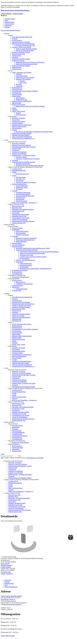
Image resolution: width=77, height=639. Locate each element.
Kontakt (7, 582)
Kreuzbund (19, 189)
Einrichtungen (12, 116)
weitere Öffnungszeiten (8, 635)
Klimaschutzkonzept (26, 263)
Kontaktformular (6, 572)
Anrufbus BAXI (17, 169)
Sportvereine (16, 213)
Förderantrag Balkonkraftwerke (25, 240)
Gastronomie (16, 150)
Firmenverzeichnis (17, 285)
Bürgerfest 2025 (17, 207)
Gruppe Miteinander (22, 186)
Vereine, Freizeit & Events (16, 204)
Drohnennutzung (17, 89)
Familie (14, 172)
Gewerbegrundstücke (18, 245)
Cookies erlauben (17, 13)
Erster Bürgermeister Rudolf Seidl (22, 37)
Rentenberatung (20, 197)
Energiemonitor (16, 93)
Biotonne (22, 81)
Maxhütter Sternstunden (23, 164)
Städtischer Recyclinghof (23, 79)
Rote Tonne (23, 82)
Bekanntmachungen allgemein (21, 42)
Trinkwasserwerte (21, 115)
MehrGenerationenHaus (19, 126)
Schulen (14, 130)
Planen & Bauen (9, 224)
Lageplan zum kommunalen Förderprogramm (33, 257)
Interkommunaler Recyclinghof (25, 77)
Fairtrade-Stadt (16, 148)
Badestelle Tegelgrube (18, 118)
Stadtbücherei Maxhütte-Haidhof (21, 133)
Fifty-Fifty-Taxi (20, 179)
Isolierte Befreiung (21, 241)
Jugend (14, 175)
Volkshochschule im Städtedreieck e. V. (23, 138)
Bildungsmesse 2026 (18, 206)
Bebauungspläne (21, 233)
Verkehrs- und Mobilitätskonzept (25, 260)
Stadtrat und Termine (18, 60)
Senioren (14, 191)
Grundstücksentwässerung (20, 270)
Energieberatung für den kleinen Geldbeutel (25, 91)
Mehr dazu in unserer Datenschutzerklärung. (15, 10)
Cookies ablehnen (6, 13)
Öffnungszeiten (16, 55)
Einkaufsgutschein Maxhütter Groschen (23, 147)
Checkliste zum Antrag (26, 255)
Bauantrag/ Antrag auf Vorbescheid (26, 238)
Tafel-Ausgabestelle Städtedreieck (22, 136)
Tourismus (15, 160)
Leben (6, 140)
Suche (6, 20)
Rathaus (7, 33)
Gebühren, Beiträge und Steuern (21, 47)
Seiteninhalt (8, 25)
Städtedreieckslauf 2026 (19, 216)
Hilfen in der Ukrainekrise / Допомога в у (24, 202)
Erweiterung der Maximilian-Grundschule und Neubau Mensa (34, 131)
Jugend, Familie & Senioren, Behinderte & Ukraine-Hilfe (25, 167)
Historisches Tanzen (22, 187)
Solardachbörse (24, 267)
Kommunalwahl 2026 (18, 54)
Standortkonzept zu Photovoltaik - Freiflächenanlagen (35, 268)
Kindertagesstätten (17, 123)
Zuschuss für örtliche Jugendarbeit (26, 182)
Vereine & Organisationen (19, 219)
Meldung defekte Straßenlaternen (22, 101)
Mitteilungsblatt (16, 103)
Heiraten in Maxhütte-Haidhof (21, 52)
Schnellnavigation (10, 19)
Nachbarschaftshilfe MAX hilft (25, 196)
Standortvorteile (16, 290)
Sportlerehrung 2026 (18, 211)
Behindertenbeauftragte (19, 170)
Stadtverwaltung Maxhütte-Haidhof (26, 49)
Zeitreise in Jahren (21, 157)
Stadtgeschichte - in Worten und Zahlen (23, 155)
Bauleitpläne (15, 229)
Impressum (8, 580)
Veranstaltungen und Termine (20, 218)
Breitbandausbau (17, 87)
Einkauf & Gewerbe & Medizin (21, 145)
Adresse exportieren (7, 573)
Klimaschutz (19, 262)
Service (10, 71)
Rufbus (14, 108)
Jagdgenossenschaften (18, 121)
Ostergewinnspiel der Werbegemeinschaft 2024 (30, 165)
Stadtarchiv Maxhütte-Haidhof (21, 59)
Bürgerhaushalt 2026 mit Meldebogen (23, 44)
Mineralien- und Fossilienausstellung (23, 209)
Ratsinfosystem (9, 583)
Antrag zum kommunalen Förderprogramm (32, 253)
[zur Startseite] (10, 30)
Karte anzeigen (5, 563)
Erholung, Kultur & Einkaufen (17, 142)
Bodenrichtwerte (17, 272)
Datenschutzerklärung (11, 587)
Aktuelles (15, 38)
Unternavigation (9, 24)
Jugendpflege (20, 180)
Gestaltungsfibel (24, 258)
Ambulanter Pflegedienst (23, 192)
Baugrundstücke (17, 243)
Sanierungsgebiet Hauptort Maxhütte (27, 250)
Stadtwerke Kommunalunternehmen (26, 64)
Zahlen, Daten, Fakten (18, 111)
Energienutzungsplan (26, 265)
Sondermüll (19, 86)
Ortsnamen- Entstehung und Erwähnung (28, 158)
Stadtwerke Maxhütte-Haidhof (21, 65)
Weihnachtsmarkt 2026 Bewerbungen (23, 221)
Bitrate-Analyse (20, 282)
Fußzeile (7, 27)
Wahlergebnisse (16, 69)
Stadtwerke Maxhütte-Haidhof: (25, 50)
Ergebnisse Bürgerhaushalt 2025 (25, 45)
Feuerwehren (16, 120)
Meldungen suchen (21, 99)
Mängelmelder (16, 96)
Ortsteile (18, 113)
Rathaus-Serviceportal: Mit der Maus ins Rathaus (30, 106)
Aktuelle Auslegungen (22, 235)
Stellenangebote (16, 67)
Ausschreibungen (17, 273)
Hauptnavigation (9, 22)
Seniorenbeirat (20, 199)
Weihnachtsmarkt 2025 (19, 223)
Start (2, 458)
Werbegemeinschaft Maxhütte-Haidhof (23, 162)
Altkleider (19, 74)
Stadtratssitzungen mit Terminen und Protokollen (30, 62)
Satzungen (15, 57)
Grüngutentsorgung (21, 76)
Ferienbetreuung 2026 (22, 174)
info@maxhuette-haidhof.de (13, 604)
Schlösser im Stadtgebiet (19, 153)
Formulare (15, 236)
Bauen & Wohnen (17, 228)
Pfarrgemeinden (16, 128)
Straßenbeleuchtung (22, 289)
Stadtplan (15, 109)
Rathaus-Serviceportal (18, 104)
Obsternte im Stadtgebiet (19, 152)
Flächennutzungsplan (22, 231)
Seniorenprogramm (21, 201)
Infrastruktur (15, 287)
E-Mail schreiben (6, 567)
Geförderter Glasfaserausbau (24, 284)
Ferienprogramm (21, 177)
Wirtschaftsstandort (14, 278)
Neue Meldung (20, 98)
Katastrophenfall (17, 94)
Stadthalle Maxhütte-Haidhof (20, 135)
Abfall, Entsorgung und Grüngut (21, 72)
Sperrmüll (19, 84)
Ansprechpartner (17, 40)
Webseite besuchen (6, 565)
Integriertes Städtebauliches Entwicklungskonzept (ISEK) (33, 248)
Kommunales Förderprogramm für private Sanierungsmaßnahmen (39, 251)
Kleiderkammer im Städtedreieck (21, 125)
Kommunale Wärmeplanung (16, 275)
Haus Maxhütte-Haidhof (23, 194)
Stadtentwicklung (17, 246)
